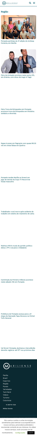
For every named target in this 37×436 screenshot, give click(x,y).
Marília (5, 375)
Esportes (6, 381)
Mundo (5, 386)
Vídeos (5, 395)
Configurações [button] (20, 433)
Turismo (6, 397)
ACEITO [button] (31, 433)
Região (5, 383)
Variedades (7, 389)
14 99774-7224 (11, 405)
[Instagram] (4, 411)
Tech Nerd (7, 392)
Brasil (5, 378)
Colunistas (7, 400)
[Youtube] (12, 411)
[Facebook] (8, 411)
